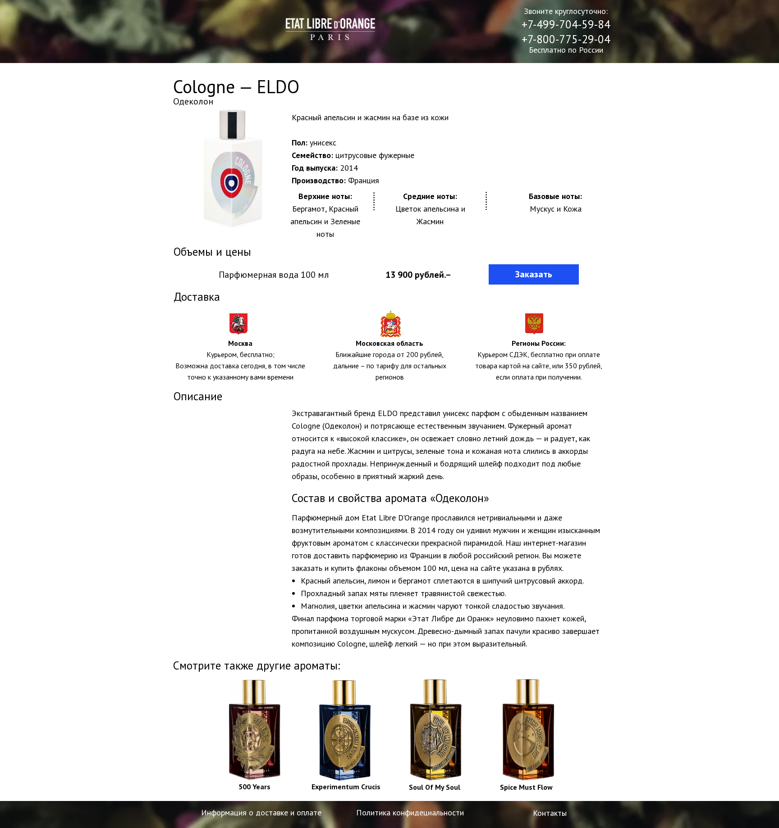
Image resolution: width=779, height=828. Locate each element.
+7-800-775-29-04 (566, 39)
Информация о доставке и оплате (261, 812)
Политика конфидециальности (410, 812)
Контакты (550, 813)
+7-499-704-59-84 (566, 24)
